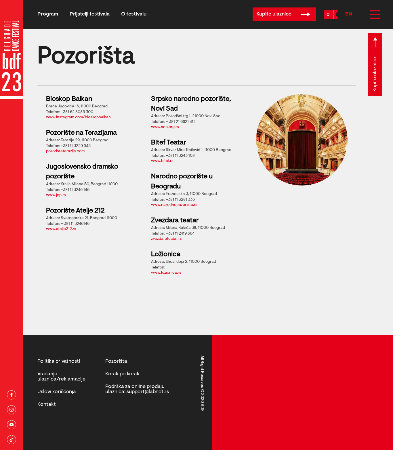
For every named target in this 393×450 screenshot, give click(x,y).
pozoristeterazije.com (65, 151)
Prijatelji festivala (90, 14)
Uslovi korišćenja (56, 392)
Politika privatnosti (58, 361)
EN (348, 14)
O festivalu (133, 14)
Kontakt (46, 404)
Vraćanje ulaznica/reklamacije (61, 377)
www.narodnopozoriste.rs (174, 205)
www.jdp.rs (56, 195)
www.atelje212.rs (61, 229)
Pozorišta (116, 361)
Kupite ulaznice (274, 14)
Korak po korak (122, 374)
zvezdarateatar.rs (166, 239)
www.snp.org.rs (165, 127)
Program (47, 14)
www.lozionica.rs (166, 273)
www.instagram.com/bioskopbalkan (78, 117)
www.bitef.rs (162, 161)
